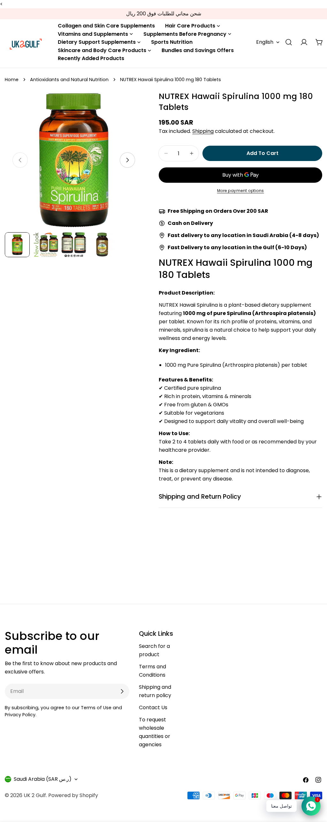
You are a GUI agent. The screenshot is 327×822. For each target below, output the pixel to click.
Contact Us (153, 707)
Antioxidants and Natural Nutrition (69, 79)
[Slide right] (127, 160)
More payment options (240, 190)
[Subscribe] (122, 691)
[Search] (288, 42)
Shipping (203, 131)
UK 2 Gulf (35, 795)
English (264, 42)
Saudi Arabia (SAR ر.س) (43, 779)
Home (12, 79)
